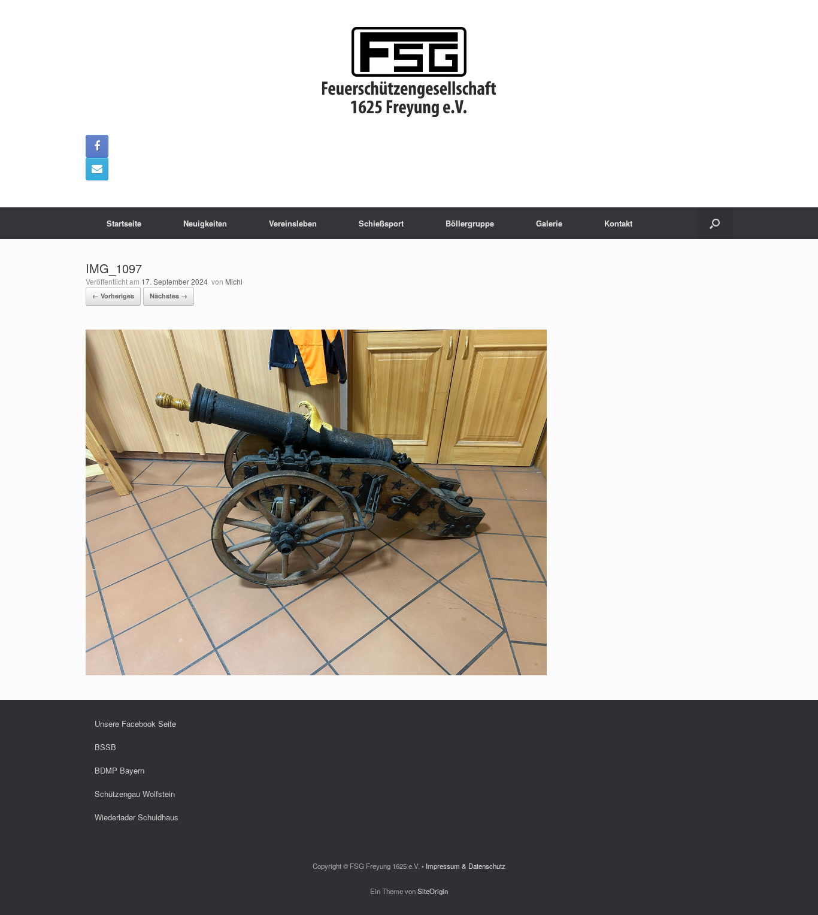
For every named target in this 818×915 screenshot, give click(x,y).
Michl (234, 281)
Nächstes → (168, 295)
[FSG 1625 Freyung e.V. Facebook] (97, 146)
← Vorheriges (113, 295)
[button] (714, 223)
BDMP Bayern (119, 770)
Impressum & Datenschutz (465, 866)
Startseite (124, 223)
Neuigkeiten (205, 223)
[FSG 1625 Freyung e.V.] (409, 72)
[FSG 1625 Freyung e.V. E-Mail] (97, 169)
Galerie (549, 223)
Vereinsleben (293, 223)
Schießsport (381, 223)
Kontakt (618, 223)
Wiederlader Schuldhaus (136, 817)
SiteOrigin (432, 891)
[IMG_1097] (316, 672)
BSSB (105, 747)
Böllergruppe (470, 223)
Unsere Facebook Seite (135, 723)
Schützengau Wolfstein (135, 793)
